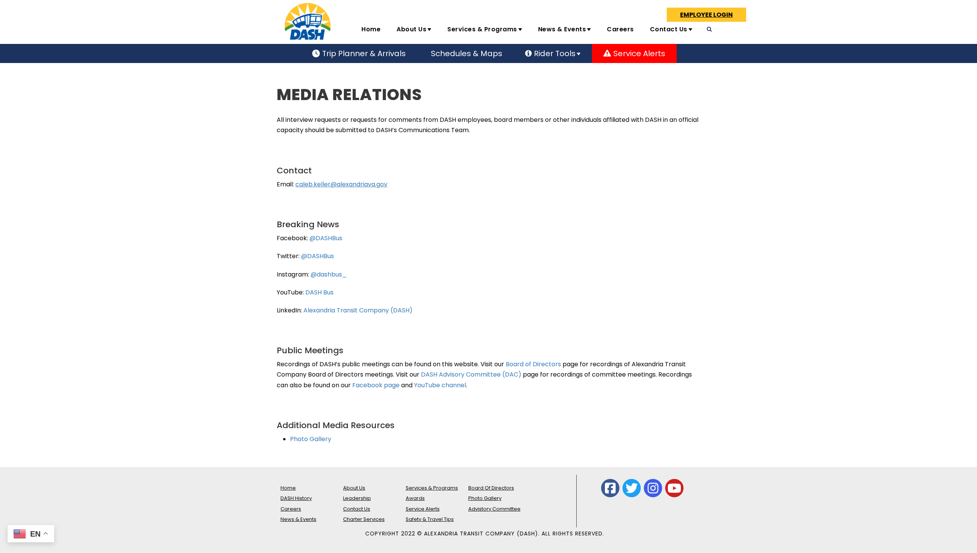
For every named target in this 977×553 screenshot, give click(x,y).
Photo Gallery (310, 439)
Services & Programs (482, 29)
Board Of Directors (491, 488)
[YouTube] (674, 488)
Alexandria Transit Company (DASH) (358, 310)
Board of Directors (534, 364)
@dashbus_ (329, 274)
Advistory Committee (494, 509)
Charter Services (364, 519)
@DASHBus (326, 238)
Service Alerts (423, 509)
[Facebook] (610, 488)
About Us (411, 29)
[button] (753, 32)
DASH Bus (319, 292)
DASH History (296, 498)
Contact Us (668, 29)
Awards (415, 498)
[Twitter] (631, 488)
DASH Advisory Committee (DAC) (471, 374)
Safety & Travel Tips (430, 519)
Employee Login (706, 14)
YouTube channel (440, 385)
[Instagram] (653, 488)
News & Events (562, 29)
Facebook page (375, 385)
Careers (620, 29)
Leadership (357, 498)
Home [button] (370, 29)
